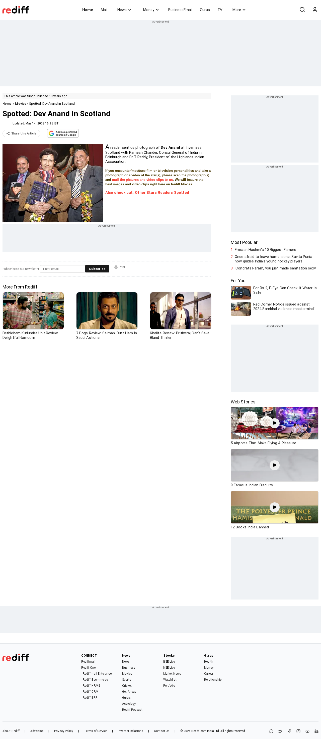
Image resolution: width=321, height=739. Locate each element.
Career (208, 673)
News (122, 10)
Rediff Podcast (132, 709)
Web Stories (243, 401)
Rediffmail (88, 661)
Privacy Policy (63, 731)
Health (208, 661)
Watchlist (170, 679)
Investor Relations (130, 731)
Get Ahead (129, 691)
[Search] (302, 10)
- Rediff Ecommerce (94, 679)
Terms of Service (95, 731)
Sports (126, 679)
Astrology (129, 703)
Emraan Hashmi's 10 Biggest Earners (265, 249)
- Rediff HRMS (90, 685)
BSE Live (169, 661)
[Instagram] (298, 731)
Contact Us (162, 731)
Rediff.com (198, 731)
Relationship (212, 679)
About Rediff (11, 731)
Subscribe (97, 269)
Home (87, 10)
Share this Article (23, 133)
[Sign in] (314, 10)
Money (148, 10)
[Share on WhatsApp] (271, 731)
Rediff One (88, 667)
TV (219, 10)
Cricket (127, 685)
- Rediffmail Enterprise (96, 673)
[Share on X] (280, 731)
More (236, 10)
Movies (20, 103)
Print (122, 267)
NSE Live (169, 667)
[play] (275, 423)
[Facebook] (289, 731)
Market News (172, 673)
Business (128, 667)
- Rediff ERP (89, 697)
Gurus (205, 10)
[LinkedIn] (316, 731)
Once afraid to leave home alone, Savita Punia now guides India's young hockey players (273, 258)
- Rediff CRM (89, 691)
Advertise (36, 731)
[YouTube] (307, 731)
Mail (104, 10)
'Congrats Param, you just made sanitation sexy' (275, 268)
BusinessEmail (180, 10)
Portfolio (169, 685)
